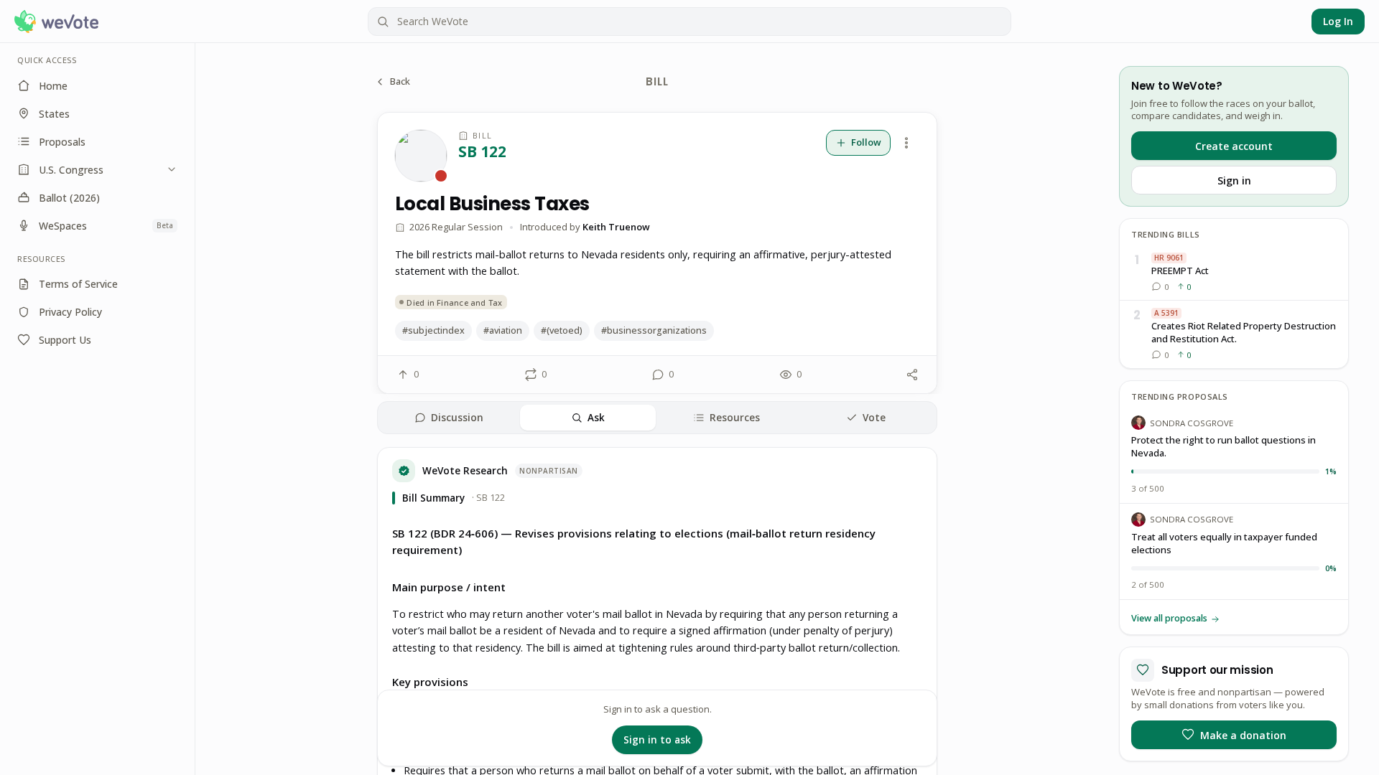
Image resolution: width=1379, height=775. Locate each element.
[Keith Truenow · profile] (421, 156)
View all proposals (1169, 618)
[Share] (912, 375)
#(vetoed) (561, 330)
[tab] (449, 418)
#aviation (502, 330)
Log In (1338, 21)
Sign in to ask (657, 739)
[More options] (906, 143)
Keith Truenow (616, 226)
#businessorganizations (654, 330)
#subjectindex (433, 330)
